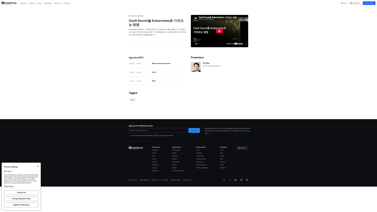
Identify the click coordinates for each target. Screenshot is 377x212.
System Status (133, 180)
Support (174, 159)
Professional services (178, 171)
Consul (154, 159)
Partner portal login (202, 168)
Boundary (155, 171)
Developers (48, 3)
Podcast (174, 165)
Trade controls (187, 180)
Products (32, 3)
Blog (221, 159)
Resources (57, 3)
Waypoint (155, 165)
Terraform (155, 150)
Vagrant (154, 168)
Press (221, 153)
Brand (222, 165)
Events (174, 153)
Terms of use (155, 180)
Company (66, 3)
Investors (223, 162)
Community (175, 162)
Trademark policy (176, 180)
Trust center (164, 180)
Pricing (39, 3)
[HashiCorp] (9, 3)
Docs (197, 150)
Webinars (175, 156)
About (222, 150)
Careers (222, 156)
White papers (176, 150)
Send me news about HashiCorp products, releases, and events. (152, 135)
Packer (154, 153)
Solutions (23, 3)
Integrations (200, 156)
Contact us (223, 168)
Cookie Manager (144, 180)
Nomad (154, 162)
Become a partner (201, 165)
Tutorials (198, 153)
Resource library (201, 159)
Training (174, 168)
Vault (153, 156)
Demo (132, 100)
